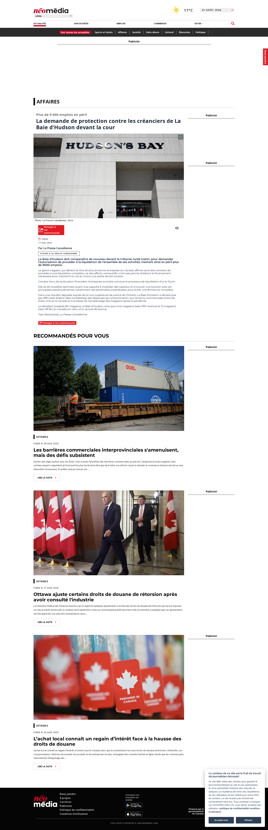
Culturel (169, 32)
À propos (65, 798)
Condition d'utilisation (74, 814)
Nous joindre (68, 794)
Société (136, 32)
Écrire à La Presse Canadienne (58, 253)
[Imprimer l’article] (176, 229)
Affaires (122, 32)
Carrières (65, 802)
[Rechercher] (232, 23)
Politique (200, 32)
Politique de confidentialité (77, 810)
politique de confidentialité (234, 808)
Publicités (66, 806)
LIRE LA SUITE (45, 477)
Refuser (248, 820)
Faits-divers (152, 32)
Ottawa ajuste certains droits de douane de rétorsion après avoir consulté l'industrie (105, 597)
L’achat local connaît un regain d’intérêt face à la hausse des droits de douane (107, 741)
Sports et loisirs (104, 32)
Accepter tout (221, 820)
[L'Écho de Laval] (46, 805)
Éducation (184, 32)
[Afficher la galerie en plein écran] (180, 137)
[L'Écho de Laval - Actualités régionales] (51, 10)
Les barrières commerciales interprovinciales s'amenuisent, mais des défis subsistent (106, 452)
